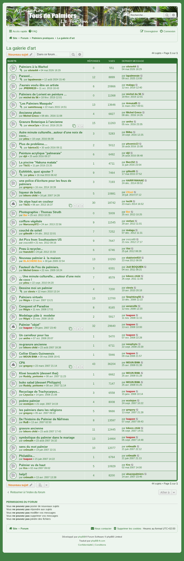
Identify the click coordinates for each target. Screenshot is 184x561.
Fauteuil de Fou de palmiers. (39, 267)
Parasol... (25, 76)
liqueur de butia (30, 192)
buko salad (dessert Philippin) (40, 382)
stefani (130, 221)
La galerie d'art (21, 48)
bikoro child (30, 195)
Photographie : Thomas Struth (40, 212)
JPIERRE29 (29, 88)
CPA (22, 362)
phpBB (81, 536)
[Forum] (92, 16)
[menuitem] (32, 31)
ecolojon (28, 404)
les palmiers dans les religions (40, 410)
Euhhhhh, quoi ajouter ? (36, 171)
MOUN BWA (30, 356)
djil (25, 156)
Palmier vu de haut (32, 465)
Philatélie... (27, 456)
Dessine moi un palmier (35, 288)
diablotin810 (133, 257)
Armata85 (131, 103)
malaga (130, 85)
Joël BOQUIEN (134, 267)
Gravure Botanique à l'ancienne (41, 122)
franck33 (28, 252)
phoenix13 (132, 143)
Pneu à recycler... (31, 249)
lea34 (129, 201)
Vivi (128, 248)
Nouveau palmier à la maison (40, 258)
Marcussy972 (31, 224)
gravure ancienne (31, 428)
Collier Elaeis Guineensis (36, 353)
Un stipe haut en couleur (36, 201)
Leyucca (28, 394)
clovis (31, 291)
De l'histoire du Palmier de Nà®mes (44, 419)
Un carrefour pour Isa (34, 335)
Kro (25, 468)
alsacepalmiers (135, 474)
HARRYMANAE (135, 180)
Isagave (130, 315)
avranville (131, 306)
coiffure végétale (30, 221)
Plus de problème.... (33, 144)
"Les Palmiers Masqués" (36, 103)
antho (129, 121)
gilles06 (130, 171)
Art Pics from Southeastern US (40, 239)
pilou (26, 138)
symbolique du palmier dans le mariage (46, 437)
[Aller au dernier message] (138, 66)
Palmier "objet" (29, 324)
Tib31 (26, 165)
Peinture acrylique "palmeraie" (40, 153)
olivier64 (33, 70)
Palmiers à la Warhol (33, 67)
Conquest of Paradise (34, 306)
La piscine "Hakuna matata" (38, 162)
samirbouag (35, 107)
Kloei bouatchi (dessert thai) (38, 373)
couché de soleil (30, 230)
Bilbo (129, 132)
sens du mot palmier (33, 446)
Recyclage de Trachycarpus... (39, 391)
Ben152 (130, 162)
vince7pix (33, 125)
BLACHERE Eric (32, 261)
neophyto (132, 344)
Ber (25, 215)
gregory (28, 187)
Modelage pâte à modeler (37, 315)
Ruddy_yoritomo (33, 376)
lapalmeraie (35, 79)
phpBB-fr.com (98, 541)
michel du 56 (30, 97)
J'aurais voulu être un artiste (39, 85)
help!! (23, 474)
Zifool (129, 192)
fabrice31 (33, 147)
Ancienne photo (30, 112)
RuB (25, 422)
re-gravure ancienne (33, 344)
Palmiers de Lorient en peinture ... (43, 94)
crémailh (28, 440)
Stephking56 (133, 296)
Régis (26, 300)
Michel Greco (31, 115)
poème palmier (29, 401)
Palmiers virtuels (31, 297)
